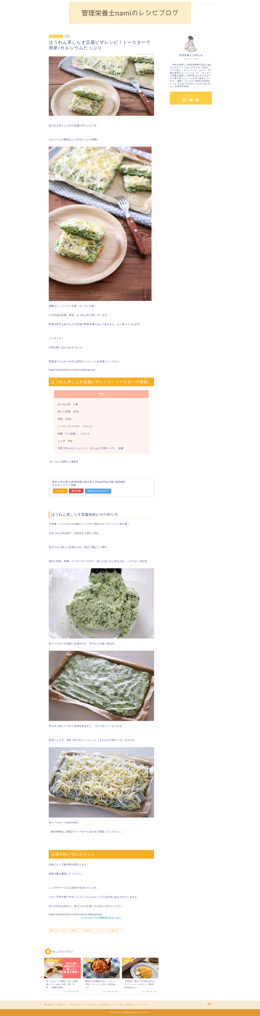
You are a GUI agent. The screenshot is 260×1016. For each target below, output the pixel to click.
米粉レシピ (78, 930)
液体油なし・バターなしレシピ (97, 930)
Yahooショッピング (98, 491)
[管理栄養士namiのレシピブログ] (130, 23)
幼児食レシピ (117, 930)
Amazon (60, 491)
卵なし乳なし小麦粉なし (60, 930)
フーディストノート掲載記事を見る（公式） (101, 917)
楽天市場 (76, 491)
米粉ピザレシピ (56, 36)
